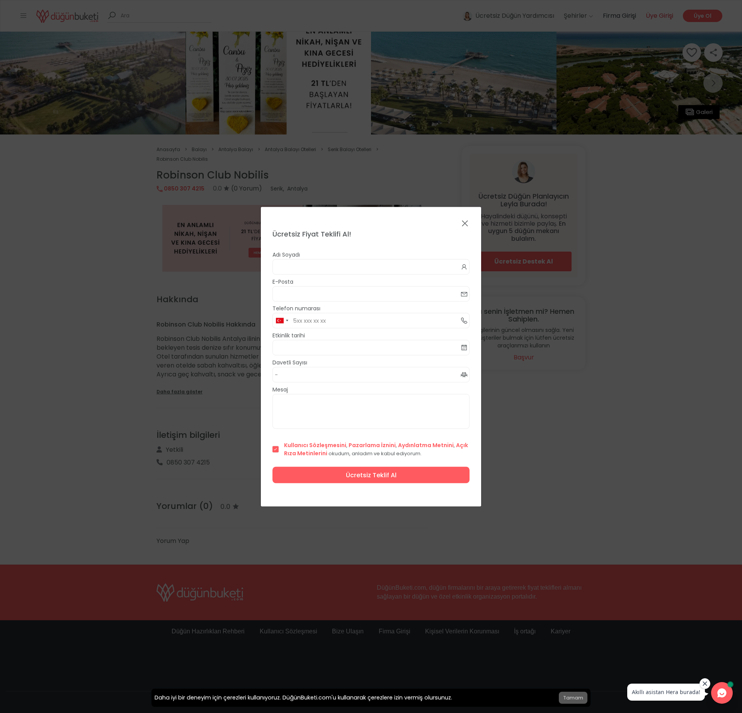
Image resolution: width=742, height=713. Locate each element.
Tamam (573, 697)
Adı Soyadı (286, 254)
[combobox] (282, 320)
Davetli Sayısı (289, 362)
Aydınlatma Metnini (426, 445)
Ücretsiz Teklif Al (371, 474)
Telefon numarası (296, 308)
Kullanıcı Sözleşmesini (315, 445)
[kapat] (465, 223)
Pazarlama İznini (372, 445)
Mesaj (280, 389)
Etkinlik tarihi (288, 335)
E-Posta (282, 281)
